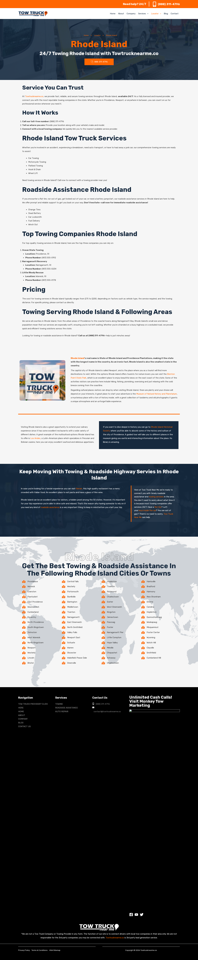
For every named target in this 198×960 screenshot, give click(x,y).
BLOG (20, 722)
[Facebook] (131, 914)
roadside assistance (50, 507)
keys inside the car (147, 510)
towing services (156, 496)
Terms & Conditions (40, 950)
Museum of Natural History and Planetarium (156, 394)
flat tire (157, 507)
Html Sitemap (54, 950)
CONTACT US (24, 726)
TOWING (59, 704)
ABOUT (21, 715)
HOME (21, 711)
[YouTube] (136, 914)
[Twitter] (141, 914)
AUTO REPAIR (61, 711)
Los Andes (35, 438)
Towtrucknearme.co (34, 96)
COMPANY (23, 719)
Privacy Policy (24, 950)
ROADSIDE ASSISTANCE (66, 708)
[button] (147, 13)
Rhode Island (77, 358)
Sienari (79, 488)
